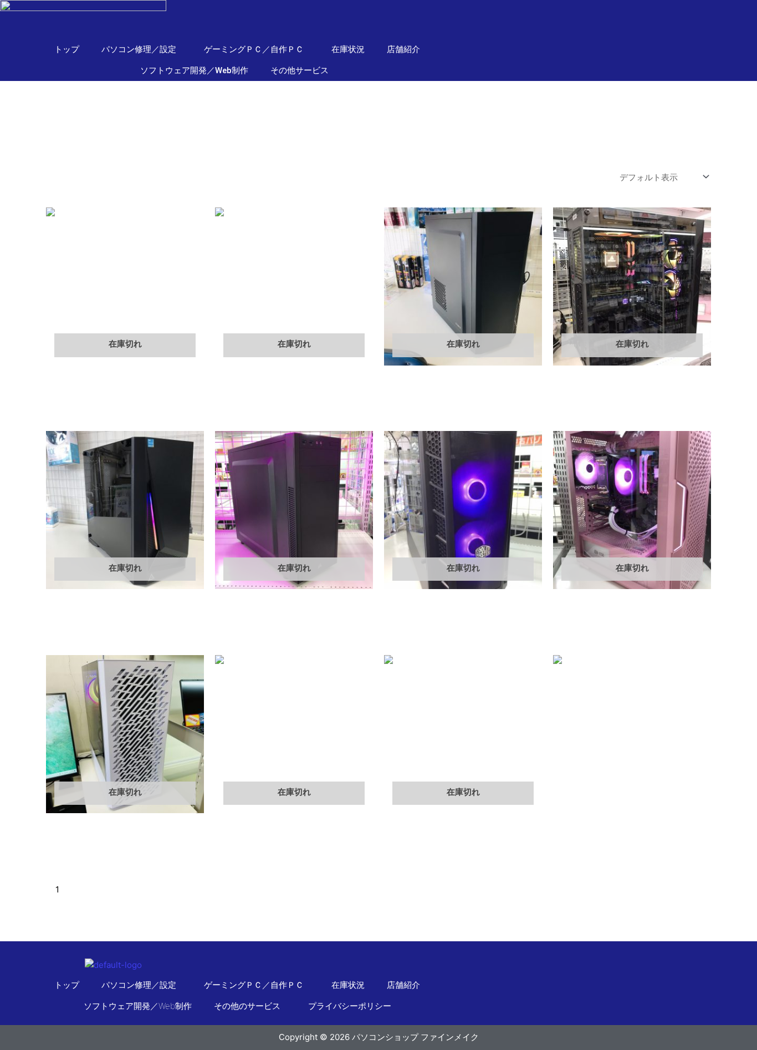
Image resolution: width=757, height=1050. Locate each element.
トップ (66, 49)
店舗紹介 (403, 49)
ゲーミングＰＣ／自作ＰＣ (254, 985)
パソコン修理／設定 (138, 985)
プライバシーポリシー (349, 1006)
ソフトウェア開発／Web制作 (194, 70)
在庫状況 (348, 49)
